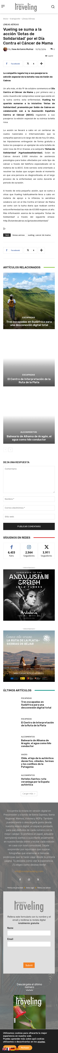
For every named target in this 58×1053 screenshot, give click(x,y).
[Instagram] (29, 879)
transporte (15, 18)
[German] (13, 1049)
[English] (4, 1049)
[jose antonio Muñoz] (5, 49)
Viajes (24, 754)
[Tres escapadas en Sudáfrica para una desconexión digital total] (29, 301)
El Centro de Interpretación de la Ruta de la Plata (29, 380)
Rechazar (25, 1047)
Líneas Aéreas (28, 18)
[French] (9, 1049)
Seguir (29, 545)
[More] (41, 63)
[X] (38, 879)
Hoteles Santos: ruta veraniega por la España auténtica (35, 781)
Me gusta (12, 545)
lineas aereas (19, 235)
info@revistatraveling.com (29, 871)
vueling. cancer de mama (39, 235)
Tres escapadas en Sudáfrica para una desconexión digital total (29, 323)
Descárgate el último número (29, 985)
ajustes (41, 1041)
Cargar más (28, 793)
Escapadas (28, 317)
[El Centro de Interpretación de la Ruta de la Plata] (29, 358)
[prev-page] (5, 450)
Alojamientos (28, 432)
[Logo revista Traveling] (27, 7)
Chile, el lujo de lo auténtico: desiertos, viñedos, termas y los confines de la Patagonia (37, 762)
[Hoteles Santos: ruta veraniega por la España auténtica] (11, 780)
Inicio (5, 18)
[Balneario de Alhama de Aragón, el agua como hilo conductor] (29, 415)
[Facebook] (20, 879)
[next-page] (10, 450)
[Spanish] (17, 1049)
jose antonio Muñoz (22, 49)
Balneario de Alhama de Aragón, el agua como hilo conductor (29, 438)
